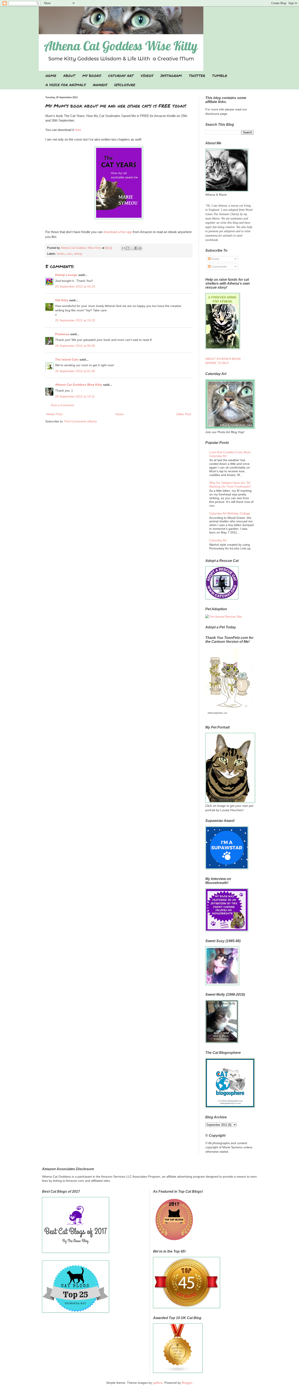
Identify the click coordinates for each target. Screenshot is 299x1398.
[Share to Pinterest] (140, 248)
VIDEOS (147, 75)
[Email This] (123, 248)
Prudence (62, 334)
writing (78, 253)
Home (119, 414)
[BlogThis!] (127, 248)
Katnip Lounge (66, 275)
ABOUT (69, 75)
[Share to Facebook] (136, 248)
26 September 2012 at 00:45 (75, 345)
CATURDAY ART (121, 75)
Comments (219, 266)
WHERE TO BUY (217, 363)
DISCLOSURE (124, 84)
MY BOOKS (91, 75)
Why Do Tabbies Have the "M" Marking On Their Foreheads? (230, 484)
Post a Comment (62, 405)
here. (79, 130)
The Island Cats (67, 359)
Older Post (183, 414)
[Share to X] (132, 248)
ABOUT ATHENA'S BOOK (223, 359)
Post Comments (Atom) (80, 421)
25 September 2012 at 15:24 (75, 286)
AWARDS (100, 84)
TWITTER (197, 75)
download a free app (118, 232)
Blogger (187, 1382)
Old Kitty (61, 300)
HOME (51, 75)
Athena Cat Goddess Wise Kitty (78, 384)
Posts (215, 259)
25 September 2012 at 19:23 (75, 320)
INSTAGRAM (171, 75)
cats (69, 253)
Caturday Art (218, 540)
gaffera (158, 1382)
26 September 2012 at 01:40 (75, 371)
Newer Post (54, 414)
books (61, 253)
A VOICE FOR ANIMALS (66, 84)
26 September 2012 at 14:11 (75, 396)
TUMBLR (219, 75)
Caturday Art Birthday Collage (229, 513)
